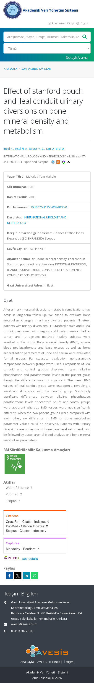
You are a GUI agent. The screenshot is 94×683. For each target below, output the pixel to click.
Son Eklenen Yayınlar (36, 68)
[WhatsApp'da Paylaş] (34, 575)
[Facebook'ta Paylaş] (9, 575)
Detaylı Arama (77, 57)
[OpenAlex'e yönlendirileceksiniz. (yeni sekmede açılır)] (68, 162)
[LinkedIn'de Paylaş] (26, 575)
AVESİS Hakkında (48, 662)
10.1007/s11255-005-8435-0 (48, 207)
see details (30, 558)
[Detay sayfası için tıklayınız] (14, 464)
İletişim (68, 662)
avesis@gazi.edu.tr (24, 624)
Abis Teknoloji (41, 678)
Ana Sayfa (10, 68)
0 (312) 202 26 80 (22, 631)
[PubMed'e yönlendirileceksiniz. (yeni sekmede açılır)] (53, 162)
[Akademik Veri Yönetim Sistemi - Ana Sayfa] (13, 10)
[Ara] (85, 37)
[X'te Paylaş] (17, 575)
